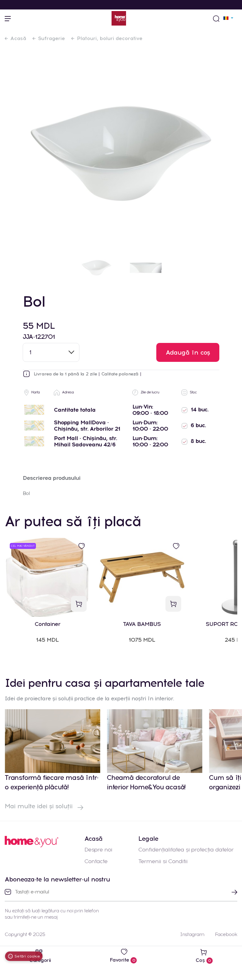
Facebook (226, 934)
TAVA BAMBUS (142, 624)
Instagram (192, 934)
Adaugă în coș (188, 352)
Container (47, 624)
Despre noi (98, 849)
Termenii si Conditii (162, 861)
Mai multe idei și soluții (39, 806)
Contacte (95, 861)
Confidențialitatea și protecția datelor (185, 849)
